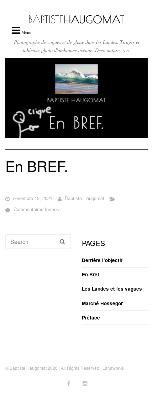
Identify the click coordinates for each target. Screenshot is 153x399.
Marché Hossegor (102, 303)
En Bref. (91, 274)
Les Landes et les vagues (112, 288)
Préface (91, 317)
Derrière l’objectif (102, 260)
